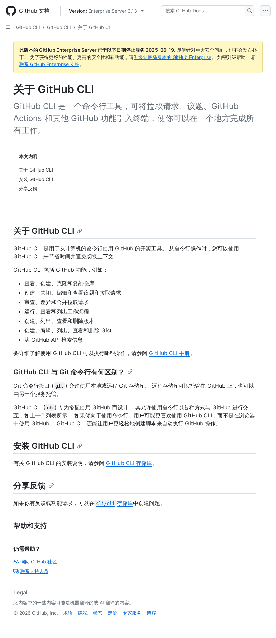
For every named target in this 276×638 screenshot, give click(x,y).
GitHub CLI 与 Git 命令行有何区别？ (69, 372)
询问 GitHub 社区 (38, 561)
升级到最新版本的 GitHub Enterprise (172, 57)
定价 (112, 613)
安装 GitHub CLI (43, 446)
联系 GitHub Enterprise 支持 (49, 64)
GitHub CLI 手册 (169, 353)
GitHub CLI (28, 27)
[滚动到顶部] (261, 623)
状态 (97, 613)
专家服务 (132, 613)
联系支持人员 (34, 571)
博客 (151, 613)
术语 (68, 613)
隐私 (83, 613)
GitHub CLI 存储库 (129, 463)
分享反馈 (29, 485)
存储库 (114, 503)
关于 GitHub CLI (95, 27)
